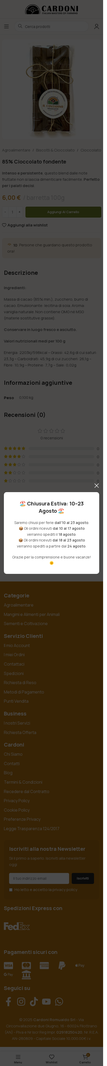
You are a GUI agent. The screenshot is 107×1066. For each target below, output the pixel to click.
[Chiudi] (96, 485)
